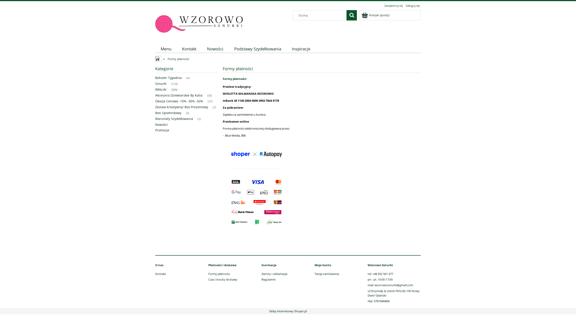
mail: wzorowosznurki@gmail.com (390, 285)
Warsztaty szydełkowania (174, 119)
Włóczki (160, 89)
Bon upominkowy (168, 113)
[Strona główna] (199, 24)
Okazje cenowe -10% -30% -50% (179, 101)
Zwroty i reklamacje (274, 274)
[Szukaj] (351, 15)
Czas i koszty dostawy (222, 279)
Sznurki (160, 83)
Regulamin (268, 279)
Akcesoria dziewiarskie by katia (178, 95)
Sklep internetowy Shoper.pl (288, 311)
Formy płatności (219, 274)
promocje (162, 130)
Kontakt (160, 274)
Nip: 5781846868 (378, 301)
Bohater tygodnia (168, 78)
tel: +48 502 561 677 (380, 274)
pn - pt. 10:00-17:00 (380, 279)
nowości (161, 124)
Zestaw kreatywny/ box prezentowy (181, 107)
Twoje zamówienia (327, 274)
